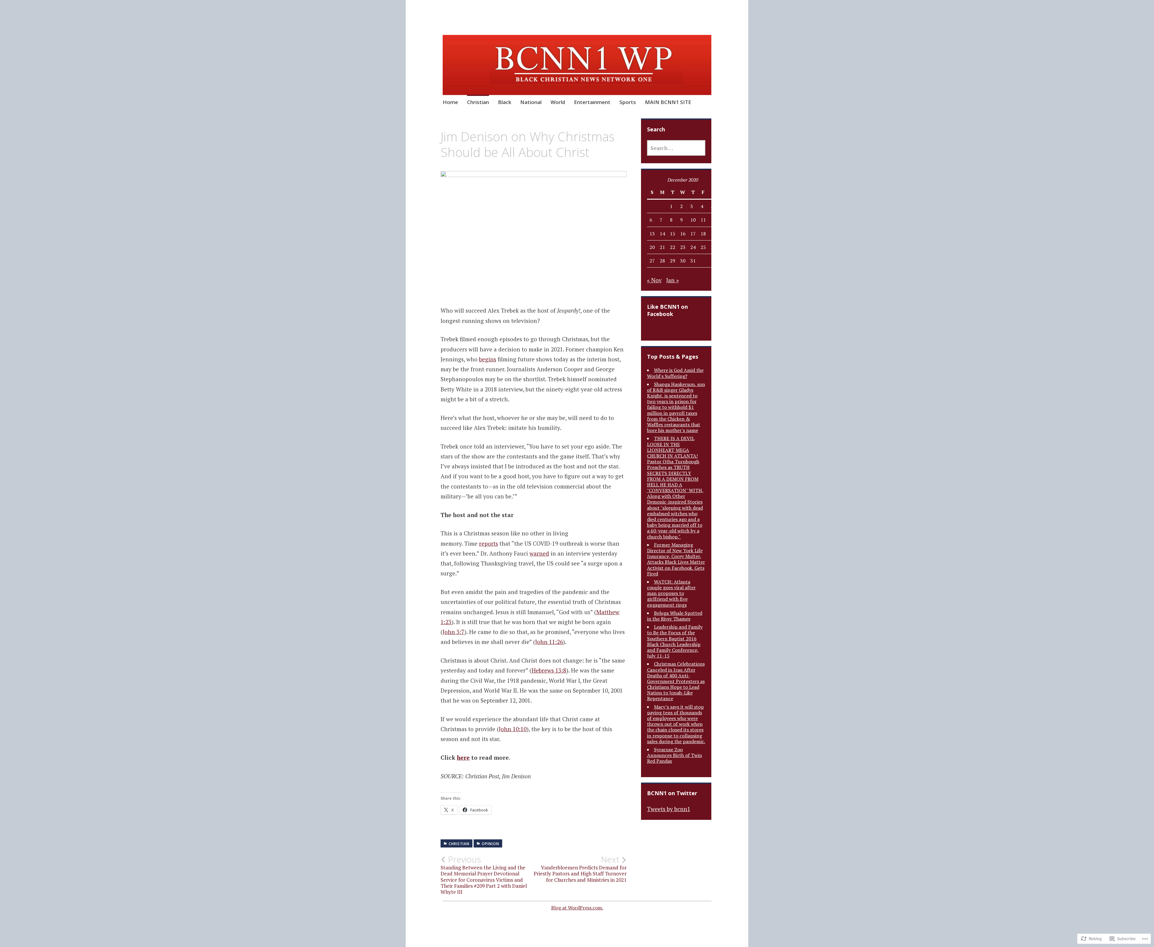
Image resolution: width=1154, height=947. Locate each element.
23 (682, 247)
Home (450, 102)
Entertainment (592, 102)
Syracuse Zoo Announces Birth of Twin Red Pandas (674, 755)
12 (713, 219)
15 (672, 233)
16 (682, 233)
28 (662, 260)
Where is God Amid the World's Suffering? (675, 373)
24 (693, 247)
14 (662, 233)
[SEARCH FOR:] (676, 148)
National (531, 102)
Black (504, 102)
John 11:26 (549, 641)
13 (652, 233)
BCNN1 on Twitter (672, 793)
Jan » (672, 280)
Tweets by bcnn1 (668, 809)
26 (713, 247)
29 (672, 260)
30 (682, 260)
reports (488, 543)
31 (693, 260)
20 (652, 247)
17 (693, 233)
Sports (627, 102)
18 (703, 233)
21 (662, 247)
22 (672, 247)
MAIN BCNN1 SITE (668, 102)
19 (713, 233)
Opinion (490, 843)
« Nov (654, 280)
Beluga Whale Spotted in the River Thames (674, 616)
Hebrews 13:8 (549, 670)
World (558, 102)
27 (652, 260)
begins (487, 359)
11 (703, 219)
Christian (478, 102)
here (463, 757)
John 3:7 (453, 632)
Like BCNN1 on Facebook (667, 310)
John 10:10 (513, 729)
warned (539, 553)
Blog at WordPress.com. (577, 907)
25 (703, 247)
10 (693, 219)
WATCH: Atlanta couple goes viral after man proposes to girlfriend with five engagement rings (671, 593)
